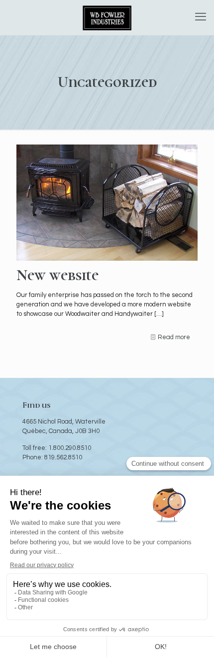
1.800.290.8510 (69, 447)
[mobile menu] (200, 17)
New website (57, 275)
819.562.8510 (63, 457)
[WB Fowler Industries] (107, 17)
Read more (174, 337)
